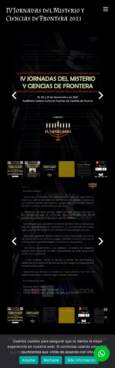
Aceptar (29, 360)
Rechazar (51, 360)
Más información (81, 360)
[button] (102, 354)
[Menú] (105, 9)
